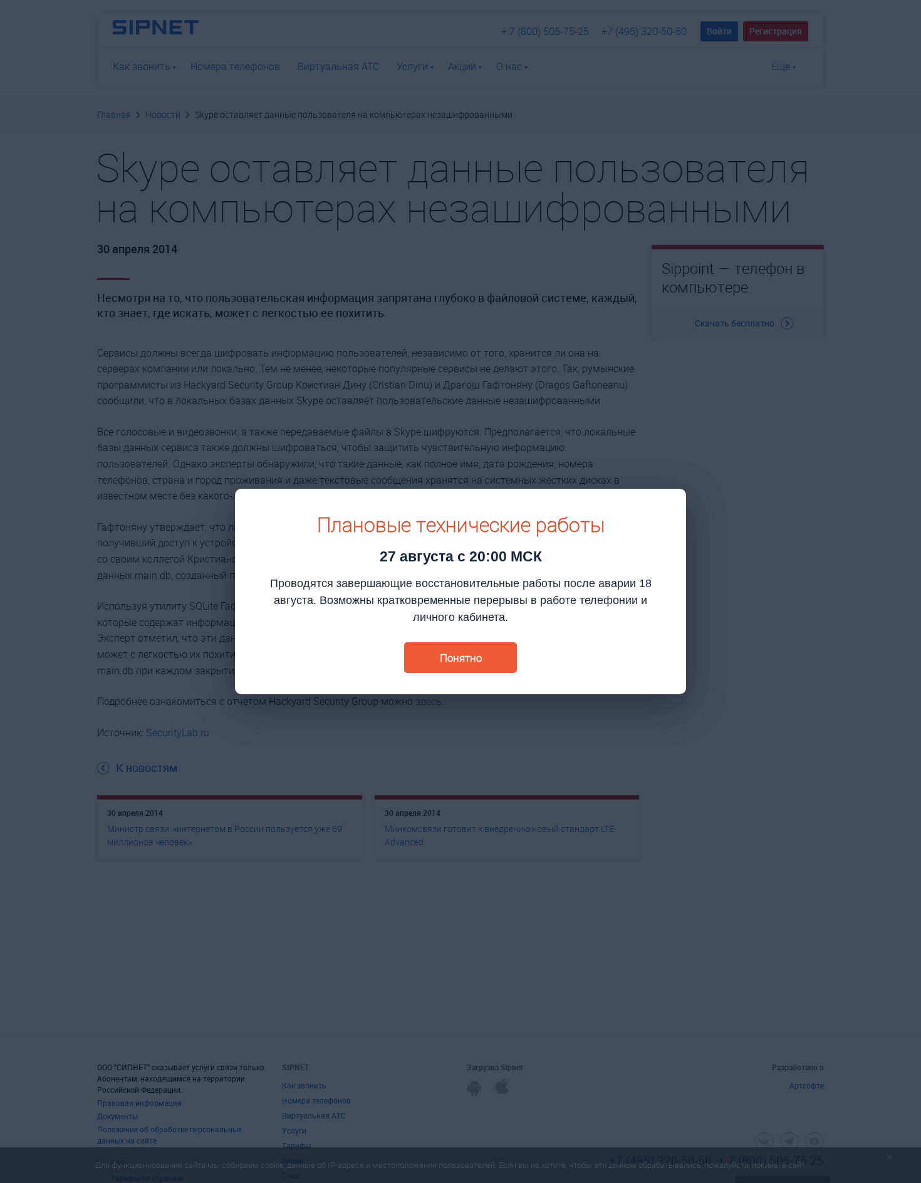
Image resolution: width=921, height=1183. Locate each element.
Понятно (461, 657)
